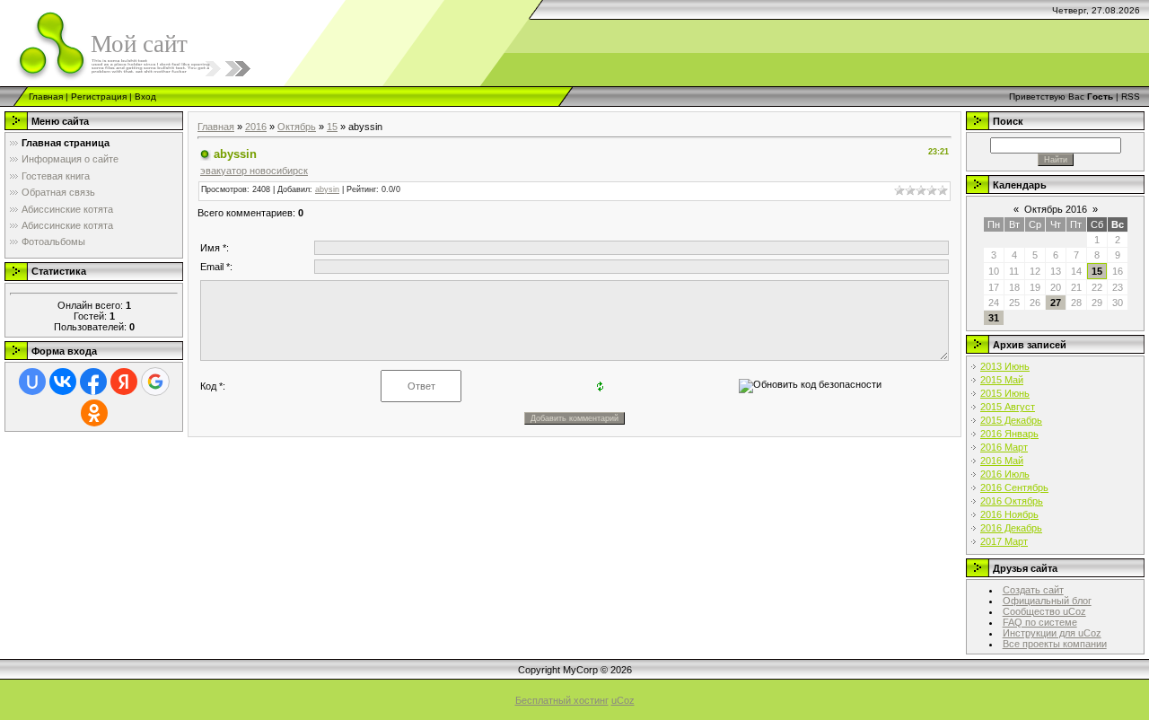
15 (332, 126)
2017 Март (1004, 541)
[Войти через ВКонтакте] (62, 381)
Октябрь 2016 (1055, 209)
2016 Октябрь (1011, 501)
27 (1055, 302)
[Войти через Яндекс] (123, 381)
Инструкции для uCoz (1052, 633)
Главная (46, 96)
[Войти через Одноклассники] (94, 413)
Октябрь (296, 126)
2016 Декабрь (1011, 527)
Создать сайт (1033, 589)
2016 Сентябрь (1014, 487)
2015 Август (1007, 406)
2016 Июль (1005, 474)
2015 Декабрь (1011, 420)
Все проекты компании (1055, 643)
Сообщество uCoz (1044, 611)
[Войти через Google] (155, 381)
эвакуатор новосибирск (254, 170)
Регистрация (99, 96)
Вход (145, 96)
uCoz (623, 700)
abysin (327, 189)
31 (993, 317)
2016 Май (1001, 460)
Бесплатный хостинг (562, 700)
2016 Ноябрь (1009, 514)
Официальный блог (1047, 600)
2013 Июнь (1005, 366)
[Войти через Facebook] (93, 381)
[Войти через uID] (32, 381)
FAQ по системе (1040, 622)
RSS (1130, 96)
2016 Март (1004, 447)
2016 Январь (1009, 433)
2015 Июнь (1005, 393)
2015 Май (1001, 379)
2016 (256, 126)
